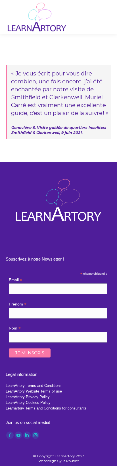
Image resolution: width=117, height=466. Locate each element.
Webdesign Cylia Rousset (58, 461)
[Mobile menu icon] (105, 17)
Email (15, 280)
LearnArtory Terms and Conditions (34, 385)
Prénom (17, 304)
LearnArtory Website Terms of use (34, 391)
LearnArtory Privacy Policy (28, 397)
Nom (15, 328)
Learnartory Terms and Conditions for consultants (46, 408)
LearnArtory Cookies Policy (28, 402)
